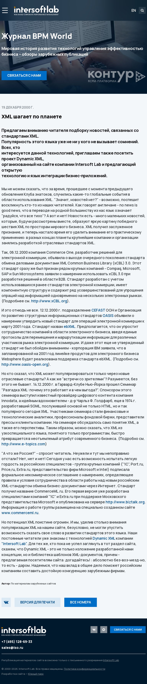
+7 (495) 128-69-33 (17, 641)
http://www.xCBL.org (49, 300)
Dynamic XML (104, 538)
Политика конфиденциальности (84, 669)
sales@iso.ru (12, 647)
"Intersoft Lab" (14, 543)
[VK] (6, 602)
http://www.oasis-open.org (25, 364)
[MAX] (103, 629)
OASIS (108, 315)
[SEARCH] (142, 10)
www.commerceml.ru (20, 512)
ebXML (69, 326)
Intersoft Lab (36, 10)
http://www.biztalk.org (125, 501)
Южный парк (36, 674)
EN (133, 10)
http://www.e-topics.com (23, 443)
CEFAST (98, 310)
